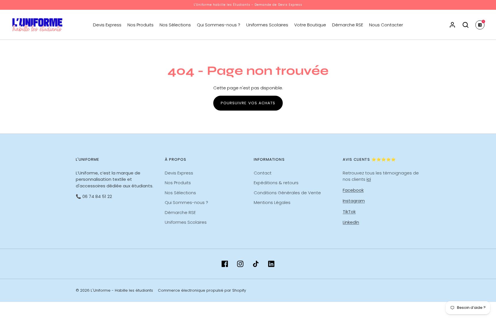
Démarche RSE (347, 25)
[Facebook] (224, 264)
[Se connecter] (452, 25)
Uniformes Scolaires (267, 25)
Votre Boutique (310, 25)
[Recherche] (465, 25)
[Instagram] (240, 264)
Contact (263, 173)
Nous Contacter (386, 25)
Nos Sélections (175, 25)
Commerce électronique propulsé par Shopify (202, 290)
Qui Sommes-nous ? (218, 25)
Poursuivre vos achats (248, 103)
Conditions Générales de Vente (287, 193)
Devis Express (107, 25)
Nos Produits (140, 25)
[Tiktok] (255, 264)
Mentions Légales (272, 202)
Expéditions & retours (276, 183)
